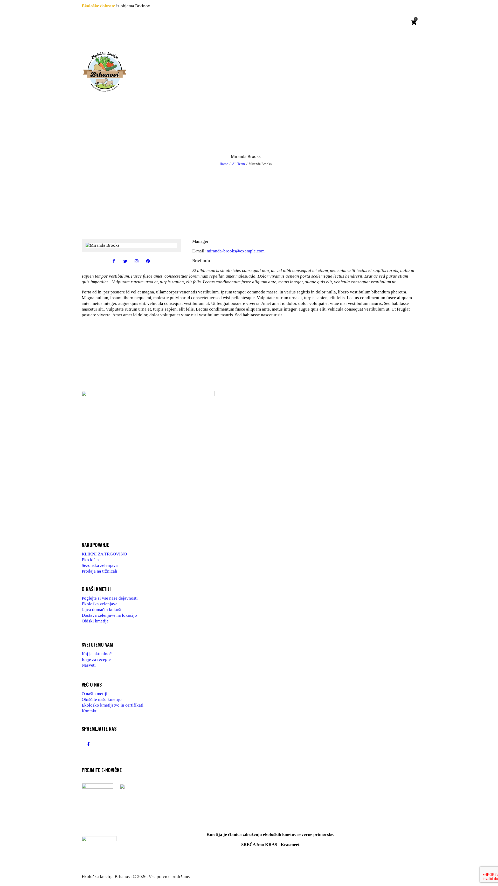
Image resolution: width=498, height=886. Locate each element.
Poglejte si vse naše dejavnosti (110, 598)
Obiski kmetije (95, 621)
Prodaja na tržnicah (99, 571)
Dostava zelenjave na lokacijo (109, 615)
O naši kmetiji (94, 693)
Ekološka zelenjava (99, 603)
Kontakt (89, 710)
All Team (238, 164)
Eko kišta (90, 559)
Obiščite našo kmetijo (102, 699)
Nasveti (89, 665)
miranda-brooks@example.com (236, 251)
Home (224, 164)
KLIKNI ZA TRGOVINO (104, 554)
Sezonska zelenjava (100, 565)
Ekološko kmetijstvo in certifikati (112, 705)
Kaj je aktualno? (97, 653)
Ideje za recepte (96, 659)
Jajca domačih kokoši (101, 609)
